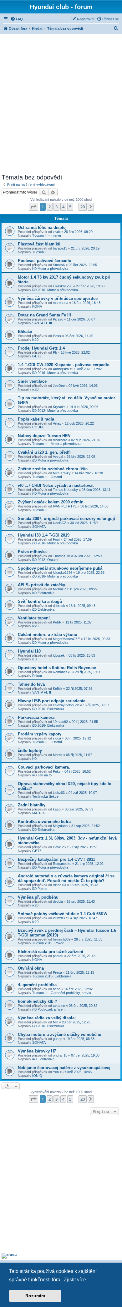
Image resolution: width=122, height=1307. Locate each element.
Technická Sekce (45, 796)
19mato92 (60, 722)
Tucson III (40, 510)
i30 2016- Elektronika (48, 709)
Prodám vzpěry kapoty (39, 734)
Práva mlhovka (32, 551)
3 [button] (56, 206)
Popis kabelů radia (36, 419)
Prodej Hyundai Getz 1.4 (41, 348)
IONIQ (37, 1075)
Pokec (37, 676)
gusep (57, 1039)
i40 (34, 758)
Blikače (25, 331)
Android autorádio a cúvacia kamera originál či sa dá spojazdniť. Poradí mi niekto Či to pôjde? (66, 878)
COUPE (38, 427)
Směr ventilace (32, 381)
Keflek (57, 688)
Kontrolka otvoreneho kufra (44, 821)
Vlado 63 (59, 885)
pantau (58, 956)
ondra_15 (60, 1055)
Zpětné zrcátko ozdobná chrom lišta (53, 469)
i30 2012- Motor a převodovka (55, 410)
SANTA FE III (42, 323)
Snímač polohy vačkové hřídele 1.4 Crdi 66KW (62, 913)
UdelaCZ (59, 523)
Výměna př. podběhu (38, 897)
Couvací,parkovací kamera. (44, 767)
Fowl (56, 539)
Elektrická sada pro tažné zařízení (50, 951)
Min (55, 1022)
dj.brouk (59, 606)
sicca (57, 738)
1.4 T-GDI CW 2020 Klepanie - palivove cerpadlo (63, 364)
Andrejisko (61, 369)
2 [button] (49, 206)
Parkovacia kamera (36, 717)
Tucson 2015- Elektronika (51, 976)
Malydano (60, 826)
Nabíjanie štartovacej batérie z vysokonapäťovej (64, 1067)
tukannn (59, 1005)
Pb (55, 352)
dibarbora (60, 440)
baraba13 (60, 248)
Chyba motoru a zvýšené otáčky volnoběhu (59, 1034)
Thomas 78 (61, 556)
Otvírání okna (31, 968)
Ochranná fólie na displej (42, 227)
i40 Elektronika (43, 593)
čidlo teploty (30, 750)
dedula (58, 901)
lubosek (59, 655)
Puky (57, 771)
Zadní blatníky (31, 805)
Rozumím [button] (35, 1295)
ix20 (35, 339)
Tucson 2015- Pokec (48, 943)
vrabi (56, 232)
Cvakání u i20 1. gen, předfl (44, 452)
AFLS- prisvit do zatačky (41, 585)
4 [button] (63, 206)
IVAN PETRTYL (65, 506)
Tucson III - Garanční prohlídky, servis (61, 993)
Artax (57, 423)
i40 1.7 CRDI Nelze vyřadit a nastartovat (56, 485)
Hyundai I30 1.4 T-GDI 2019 (43, 535)
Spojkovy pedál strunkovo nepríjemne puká (60, 568)
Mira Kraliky (62, 473)
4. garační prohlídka (37, 984)
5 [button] (70, 206)
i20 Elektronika (43, 609)
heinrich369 (61, 939)
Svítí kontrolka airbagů (40, 601)
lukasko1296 (62, 286)
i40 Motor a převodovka (50, 268)
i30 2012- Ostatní (45, 560)
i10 (34, 659)
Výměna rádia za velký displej (47, 1018)
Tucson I (39, 252)
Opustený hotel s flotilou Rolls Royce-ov (57, 667)
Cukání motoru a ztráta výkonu (47, 634)
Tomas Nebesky (65, 490)
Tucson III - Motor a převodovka (56, 444)
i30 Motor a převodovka (50, 867)
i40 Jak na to (42, 775)
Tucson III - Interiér (46, 235)
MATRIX (38, 813)
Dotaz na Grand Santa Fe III (44, 315)
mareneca (60, 303)
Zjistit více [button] (75, 1279)
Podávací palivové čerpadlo (44, 260)
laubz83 (59, 793)
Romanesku (62, 672)
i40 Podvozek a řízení (48, 1009)
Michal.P (59, 589)
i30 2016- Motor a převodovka (55, 290)
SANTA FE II (41, 692)
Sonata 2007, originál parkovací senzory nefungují (66, 518)
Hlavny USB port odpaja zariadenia (51, 701)
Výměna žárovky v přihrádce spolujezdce (58, 298)
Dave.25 (59, 847)
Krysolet (59, 407)
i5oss (57, 336)
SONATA (39, 526)
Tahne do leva (31, 684)
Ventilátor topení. (34, 618)
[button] (33, 206)
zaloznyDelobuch (66, 705)
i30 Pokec (39, 889)
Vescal (58, 456)
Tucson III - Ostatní (47, 477)
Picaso (58, 319)
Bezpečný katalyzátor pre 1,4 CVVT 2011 (56, 859)
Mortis (57, 755)
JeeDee (59, 385)
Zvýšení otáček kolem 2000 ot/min (51, 502)
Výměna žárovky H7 (37, 1051)
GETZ (37, 356)
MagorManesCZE (66, 639)
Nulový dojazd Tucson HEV (44, 435)
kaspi (57, 809)
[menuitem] (16, 19)
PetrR (57, 622)
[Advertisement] (61, 103)
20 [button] (82, 206)
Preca (57, 972)
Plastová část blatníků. (40, 244)
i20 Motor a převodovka (50, 460)
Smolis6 (59, 265)
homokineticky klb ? (37, 1001)
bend (56, 989)
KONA (37, 306)
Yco (56, 1072)
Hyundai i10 (29, 651)
